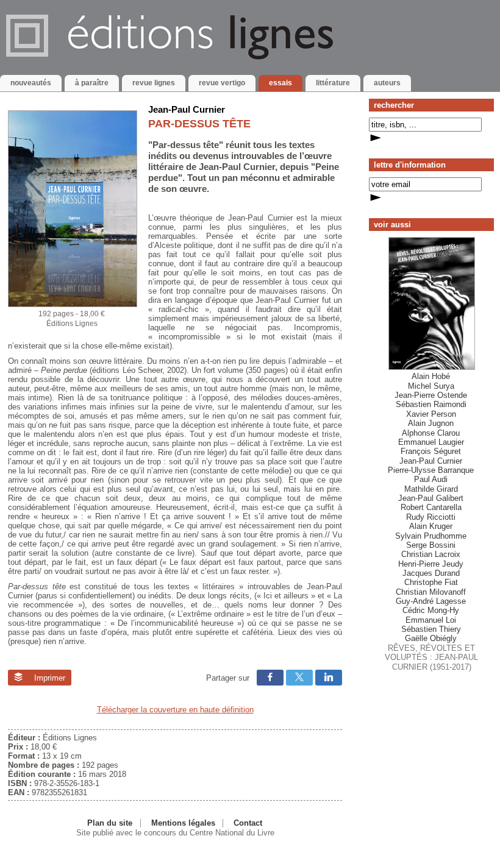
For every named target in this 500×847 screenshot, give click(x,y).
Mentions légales (183, 823)
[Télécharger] (72, 304)
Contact (248, 823)
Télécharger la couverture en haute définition (175, 709)
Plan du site (109, 823)
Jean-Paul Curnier (186, 109)
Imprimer (48, 677)
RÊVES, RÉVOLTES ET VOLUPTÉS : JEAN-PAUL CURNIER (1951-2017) (431, 521)
